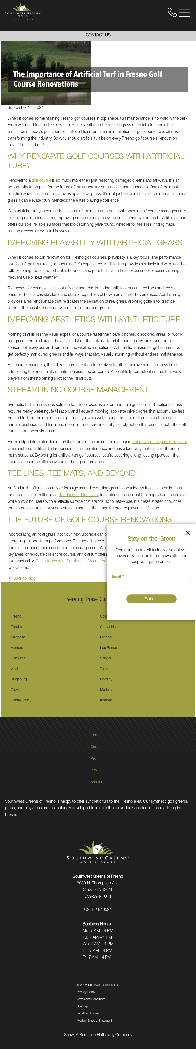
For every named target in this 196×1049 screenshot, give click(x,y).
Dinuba (16, 627)
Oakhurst (18, 658)
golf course (41, 181)
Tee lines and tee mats (78, 495)
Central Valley (21, 700)
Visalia (15, 669)
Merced (106, 638)
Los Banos (108, 648)
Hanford (17, 648)
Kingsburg (19, 679)
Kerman (106, 700)
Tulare (104, 669)
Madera (106, 690)
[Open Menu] (184, 13)
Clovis (15, 690)
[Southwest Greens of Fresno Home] (23, 11)
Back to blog (24, 579)
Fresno (16, 617)
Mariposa (18, 638)
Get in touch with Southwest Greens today (72, 562)
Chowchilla (108, 627)
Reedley (106, 679)
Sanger (105, 658)
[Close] (188, 534)
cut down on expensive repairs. (159, 442)
